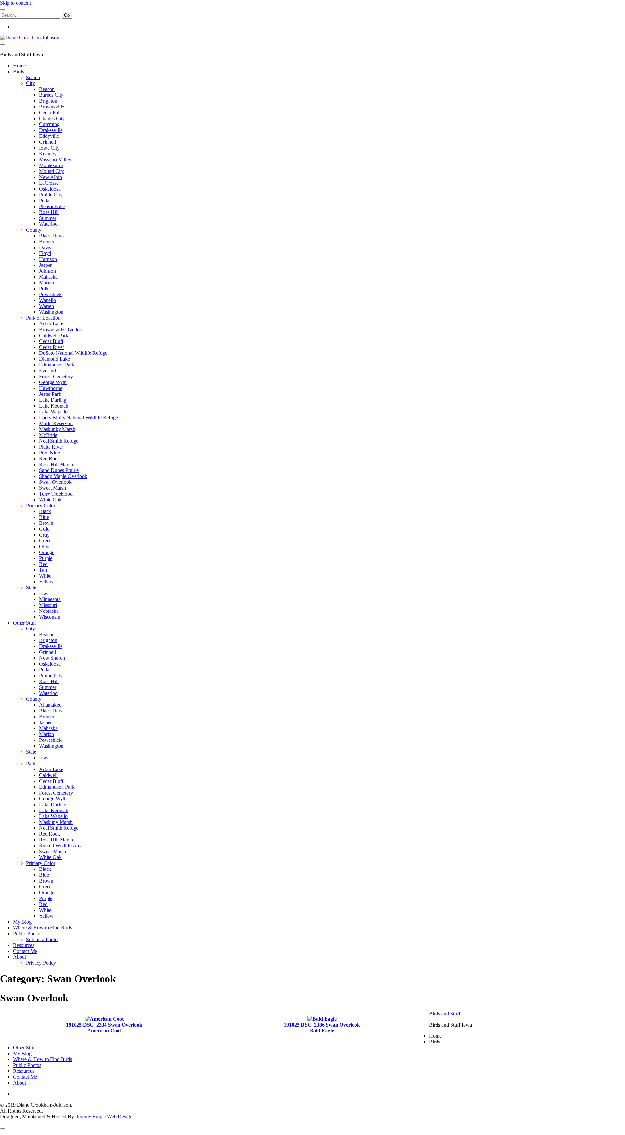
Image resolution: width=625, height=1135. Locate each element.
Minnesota (50, 599)
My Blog (22, 922)
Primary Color (40, 505)
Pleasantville (52, 206)
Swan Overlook (55, 482)
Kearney (48, 153)
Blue (44, 517)
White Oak (50, 499)
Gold (44, 529)
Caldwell (48, 775)
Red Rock (49, 458)
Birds (18, 71)
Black (45, 511)
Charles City (52, 118)
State (31, 587)
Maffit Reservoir (56, 423)
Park (30, 763)
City (30, 83)
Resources (23, 945)
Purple (45, 558)
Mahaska (48, 277)
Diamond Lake (54, 359)
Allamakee (50, 705)
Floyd (45, 253)
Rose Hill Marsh (56, 464)
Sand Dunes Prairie (59, 470)
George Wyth (53, 382)
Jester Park (50, 394)
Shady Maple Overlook (63, 476)
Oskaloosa (50, 189)
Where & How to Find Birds (42, 927)
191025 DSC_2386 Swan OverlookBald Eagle (322, 1027)
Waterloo (48, 224)
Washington (51, 312)
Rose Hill (49, 212)
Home (19, 65)
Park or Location (43, 318)
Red (43, 564)
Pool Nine (49, 452)
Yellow (46, 581)
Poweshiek (50, 294)
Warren (46, 306)
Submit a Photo (42, 939)
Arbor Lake (51, 323)
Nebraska (49, 611)
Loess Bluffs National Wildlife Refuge (78, 417)
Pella (44, 200)
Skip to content (15, 3)
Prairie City (50, 194)
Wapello (47, 300)
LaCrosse (49, 183)
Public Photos (27, 933)
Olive (44, 546)
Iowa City (49, 148)
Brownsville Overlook (62, 329)
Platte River (51, 447)
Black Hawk (52, 235)
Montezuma (51, 165)
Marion (46, 282)
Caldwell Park (53, 335)
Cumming (49, 124)
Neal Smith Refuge (58, 441)
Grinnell (47, 142)
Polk (44, 288)
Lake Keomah (53, 406)
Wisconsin (49, 617)
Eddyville (49, 136)
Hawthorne (50, 388)
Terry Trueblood (56, 493)
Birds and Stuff (444, 1013)
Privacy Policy (41, 963)
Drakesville (50, 130)
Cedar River (51, 347)
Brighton (48, 101)
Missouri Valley (55, 159)
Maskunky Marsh (57, 429)
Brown (46, 523)
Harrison (48, 259)
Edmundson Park (57, 364)
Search (33, 77)
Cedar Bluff (51, 341)
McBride (48, 435)
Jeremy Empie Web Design (104, 1116)
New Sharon (52, 658)
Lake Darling (52, 400)
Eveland (47, 370)
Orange (46, 552)
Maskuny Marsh (56, 822)
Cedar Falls (50, 112)
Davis (45, 247)
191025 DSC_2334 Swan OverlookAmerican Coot (104, 1027)
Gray (44, 535)
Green (45, 540)
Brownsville (51, 106)
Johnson (47, 271)
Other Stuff (24, 622)
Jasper (45, 265)
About (19, 957)
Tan (43, 570)
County (33, 230)
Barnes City (51, 95)
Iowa (44, 593)
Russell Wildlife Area (61, 845)
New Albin (50, 177)
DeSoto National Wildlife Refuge (73, 353)
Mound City (51, 171)
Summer (47, 218)
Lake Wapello (53, 411)
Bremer (46, 241)
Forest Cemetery (56, 376)
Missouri (48, 605)
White (45, 576)
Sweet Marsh (52, 488)
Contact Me (25, 951)
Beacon (47, 89)
